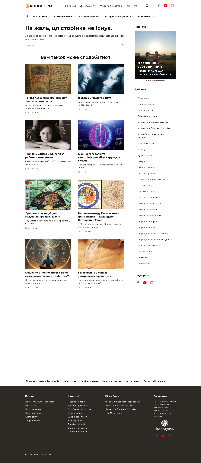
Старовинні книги (147, 227)
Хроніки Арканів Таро (149, 245)
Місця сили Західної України (153, 122)
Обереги (143, 161)
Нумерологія (145, 155)
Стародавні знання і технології (154, 233)
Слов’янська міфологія (79, 409)
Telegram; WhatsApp (162, 410)
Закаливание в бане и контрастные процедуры (95, 274)
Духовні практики (147, 116)
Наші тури (143, 149)
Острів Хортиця (146, 173)
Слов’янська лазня (77, 417)
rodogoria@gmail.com (162, 413)
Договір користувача (162, 404)
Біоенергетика (146, 104)
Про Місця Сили (146, 191)
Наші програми (146, 143)
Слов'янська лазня (148, 209)
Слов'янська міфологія (150, 215)
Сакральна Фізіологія (149, 197)
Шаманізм (143, 257)
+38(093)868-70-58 (161, 407)
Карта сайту (132, 381)
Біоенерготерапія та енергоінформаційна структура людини (99, 157)
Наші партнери (111, 381)
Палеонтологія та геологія (152, 179)
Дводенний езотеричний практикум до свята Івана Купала (154, 68)
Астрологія (143, 98)
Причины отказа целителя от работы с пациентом (45, 155)
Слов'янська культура (149, 203)
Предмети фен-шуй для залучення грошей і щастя (42, 215)
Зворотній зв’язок (155, 381)
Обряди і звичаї (146, 167)
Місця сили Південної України (154, 128)
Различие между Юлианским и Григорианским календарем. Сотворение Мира (98, 216)
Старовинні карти (147, 221)
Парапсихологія (146, 185)
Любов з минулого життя (94, 97)
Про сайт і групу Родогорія (42, 381)
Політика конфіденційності (165, 401)
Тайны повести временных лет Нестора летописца (46, 99)
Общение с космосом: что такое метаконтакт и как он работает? (47, 274)
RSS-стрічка (158, 416)
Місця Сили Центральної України (151, 136)
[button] (146, 80)
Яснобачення (145, 263)
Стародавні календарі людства (155, 239)
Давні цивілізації (146, 110)
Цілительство (145, 251)
